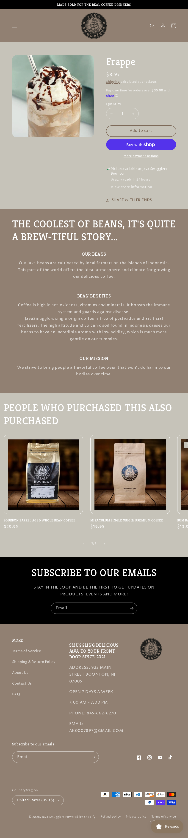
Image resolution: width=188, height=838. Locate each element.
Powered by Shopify (80, 817)
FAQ (16, 694)
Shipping (113, 82)
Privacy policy (136, 817)
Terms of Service (26, 651)
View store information (131, 187)
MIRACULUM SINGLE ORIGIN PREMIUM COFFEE (126, 520)
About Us (20, 673)
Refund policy (110, 817)
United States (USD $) (35, 800)
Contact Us (22, 683)
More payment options (141, 156)
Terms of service (164, 817)
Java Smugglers (53, 817)
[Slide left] (84, 544)
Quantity (113, 104)
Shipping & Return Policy (33, 662)
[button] (14, 25)
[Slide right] (104, 544)
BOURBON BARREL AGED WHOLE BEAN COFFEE (39, 520)
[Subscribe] (132, 608)
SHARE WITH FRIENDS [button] (132, 200)
